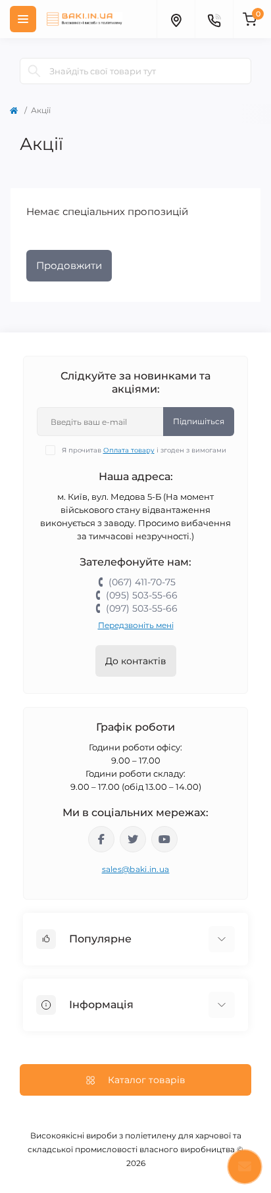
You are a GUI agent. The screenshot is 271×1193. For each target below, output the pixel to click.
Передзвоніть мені (136, 625)
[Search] (34, 71)
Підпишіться (198, 421)
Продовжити (69, 265)
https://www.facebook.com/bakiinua (101, 839)
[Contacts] (214, 19)
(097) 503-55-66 (142, 608)
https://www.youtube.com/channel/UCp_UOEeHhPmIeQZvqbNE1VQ (164, 839)
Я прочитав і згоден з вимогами (144, 450)
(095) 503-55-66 (142, 595)
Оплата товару (129, 450)
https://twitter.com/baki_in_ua (133, 839)
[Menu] (23, 19)
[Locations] (176, 19)
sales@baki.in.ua (136, 869)
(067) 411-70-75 (142, 582)
